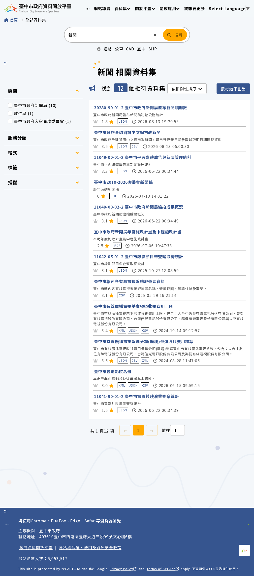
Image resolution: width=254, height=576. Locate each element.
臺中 (141, 49)
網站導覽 (102, 8)
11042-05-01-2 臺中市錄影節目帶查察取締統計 (138, 256)
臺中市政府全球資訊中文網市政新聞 (127, 132)
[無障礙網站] (248, 522)
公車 (119, 49)
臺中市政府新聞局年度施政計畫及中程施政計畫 (138, 232)
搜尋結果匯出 (233, 89)
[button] (155, 34)
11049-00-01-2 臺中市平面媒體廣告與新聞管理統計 (142, 157)
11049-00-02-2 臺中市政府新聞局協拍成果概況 (138, 207)
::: (88, 8)
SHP (152, 49)
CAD (130, 49)
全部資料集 (35, 20)
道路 (107, 49)
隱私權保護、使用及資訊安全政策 (90, 547)
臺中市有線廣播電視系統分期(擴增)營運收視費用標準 (143, 341)
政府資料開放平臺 (36, 547)
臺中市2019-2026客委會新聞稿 (123, 182)
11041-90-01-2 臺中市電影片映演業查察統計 (136, 396)
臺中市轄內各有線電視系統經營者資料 (129, 281)
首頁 (14, 20)
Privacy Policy (121, 568)
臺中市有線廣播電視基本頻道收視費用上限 (133, 306)
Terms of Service (161, 568)
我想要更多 (194, 8)
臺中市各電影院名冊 (112, 371)
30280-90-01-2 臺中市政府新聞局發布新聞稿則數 (140, 107)
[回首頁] (37, 8)
